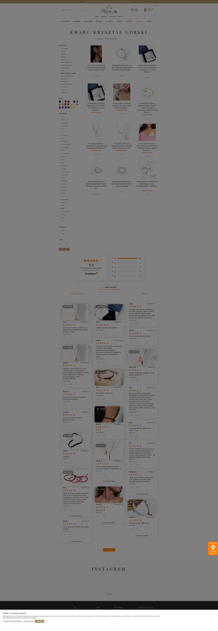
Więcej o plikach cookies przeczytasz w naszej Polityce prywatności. (20, 617)
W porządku (39, 621)
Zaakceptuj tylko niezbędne (12, 621)
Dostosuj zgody (28, 621)
